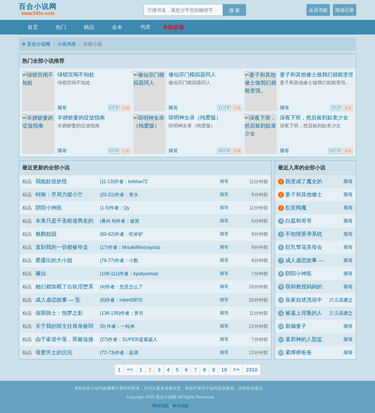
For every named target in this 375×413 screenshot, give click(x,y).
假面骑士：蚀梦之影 (59, 313)
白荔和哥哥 (298, 221)
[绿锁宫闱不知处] (39, 91)
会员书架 (318, 10)
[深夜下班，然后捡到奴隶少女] (262, 134)
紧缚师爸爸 (298, 352)
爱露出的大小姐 (53, 260)
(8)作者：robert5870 (121, 299)
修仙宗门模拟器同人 (192, 75)
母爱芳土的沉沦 (53, 352)
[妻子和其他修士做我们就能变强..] (262, 91)
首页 (33, 27)
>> (236, 370)
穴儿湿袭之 (341, 299)
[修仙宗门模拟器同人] (150, 91)
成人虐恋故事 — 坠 (58, 300)
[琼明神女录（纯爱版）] (150, 134)
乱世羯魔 (295, 208)
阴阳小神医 (48, 208)
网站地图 (160, 405)
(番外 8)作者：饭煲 (119, 220)
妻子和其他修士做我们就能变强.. (318, 75)
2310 (252, 370)
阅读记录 (344, 10)
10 (224, 370)
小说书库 (66, 44)
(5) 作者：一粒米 (117, 326)
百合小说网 (38, 9)
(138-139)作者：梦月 (122, 313)
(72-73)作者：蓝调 (119, 352)
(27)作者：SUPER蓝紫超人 (129, 339)
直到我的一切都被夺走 (61, 247)
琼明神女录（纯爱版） (194, 118)
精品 (89, 27)
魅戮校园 (46, 234)
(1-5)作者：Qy (114, 207)
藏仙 (40, 273)
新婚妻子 (295, 326)
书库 (145, 27)
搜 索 (234, 10)
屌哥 (62, 107)
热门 (61, 27)
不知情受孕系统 (303, 234)
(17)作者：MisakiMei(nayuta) (130, 247)
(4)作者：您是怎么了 (121, 286)
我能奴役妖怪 (51, 181)
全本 (117, 27)
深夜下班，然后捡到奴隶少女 (314, 118)
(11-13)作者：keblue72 (124, 181)
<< (130, 370)
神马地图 (180, 405)
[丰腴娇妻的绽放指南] (39, 134)
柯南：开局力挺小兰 (59, 194)
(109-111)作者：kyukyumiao (129, 273)
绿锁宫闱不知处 (75, 75)
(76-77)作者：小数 (119, 260)
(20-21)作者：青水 (119, 194)
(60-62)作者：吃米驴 (121, 234)
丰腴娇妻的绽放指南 (81, 118)
